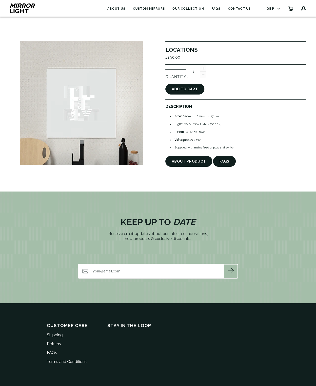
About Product (189, 161)
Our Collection (188, 8)
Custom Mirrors (149, 8)
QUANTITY (175, 76)
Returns (54, 343)
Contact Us (239, 8)
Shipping (55, 335)
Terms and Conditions (67, 361)
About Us (116, 8)
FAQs (216, 8)
